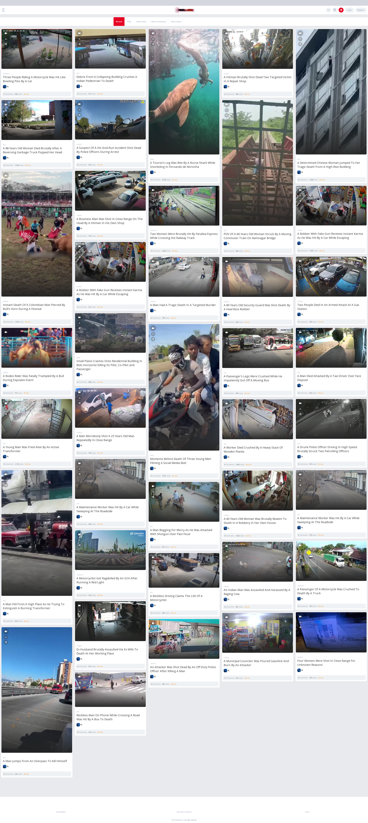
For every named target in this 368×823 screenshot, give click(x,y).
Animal (5, 301)
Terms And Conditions (184, 812)
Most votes (141, 21)
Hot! (129, 21)
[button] (4, 10)
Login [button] (349, 10)
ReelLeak (180, 820)
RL (8, 86)
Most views (176, 21)
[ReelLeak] (184, 10)
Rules (307, 812)
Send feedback (61, 812)
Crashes (6, 74)
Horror (153, 230)
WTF (77, 73)
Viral (152, 159)
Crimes (226, 74)
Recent (119, 21)
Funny (299, 230)
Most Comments (158, 21)
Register (361, 10)
